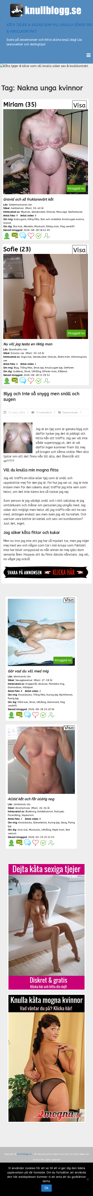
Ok (46, 1188)
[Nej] (87, 1179)
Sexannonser (70, 412)
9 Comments (43, 412)
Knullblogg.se (24, 1154)
